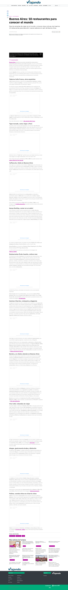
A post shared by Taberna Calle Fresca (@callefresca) (24, 112)
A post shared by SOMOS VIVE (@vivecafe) (24, 436)
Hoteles (18, 582)
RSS (50, 587)
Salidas (24, 546)
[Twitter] (8, 13)
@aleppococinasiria (34, 491)
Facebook (45, 575)
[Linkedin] (8, 15)
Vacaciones (24, 5)
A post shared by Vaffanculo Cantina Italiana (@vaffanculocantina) (24, 191)
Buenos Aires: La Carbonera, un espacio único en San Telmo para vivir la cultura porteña (54, 564)
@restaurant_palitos (20, 529)
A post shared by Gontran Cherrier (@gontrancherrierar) (24, 335)
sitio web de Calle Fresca (29, 121)
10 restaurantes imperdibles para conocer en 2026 (28, 563)
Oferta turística (14, 5)
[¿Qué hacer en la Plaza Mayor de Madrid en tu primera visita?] (41, 558)
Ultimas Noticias (20, 580)
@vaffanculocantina (20, 204)
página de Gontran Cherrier (16, 351)
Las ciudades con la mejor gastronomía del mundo (15, 563)
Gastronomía (45, 5)
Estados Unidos (52, 546)
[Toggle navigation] (8, 5)
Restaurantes (12, 535)
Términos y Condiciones (12, 588)
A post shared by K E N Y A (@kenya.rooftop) (24, 239)
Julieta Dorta (14, 60)
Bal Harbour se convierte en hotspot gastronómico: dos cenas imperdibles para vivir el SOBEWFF (54, 550)
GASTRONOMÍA (12, 546)
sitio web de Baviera (15, 401)
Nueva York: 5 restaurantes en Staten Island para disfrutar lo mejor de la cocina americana (41, 551)
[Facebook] (8, 11)
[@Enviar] (8, 17)
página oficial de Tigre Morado (16, 160)
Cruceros (40, 5)
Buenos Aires (12, 62)
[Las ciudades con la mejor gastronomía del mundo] (15, 558)
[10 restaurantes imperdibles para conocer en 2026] (28, 558)
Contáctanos (48, 585)
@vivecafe (32, 442)
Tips (27, 5)
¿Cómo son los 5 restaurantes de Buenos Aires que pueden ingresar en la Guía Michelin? (14, 551)
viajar (23, 535)
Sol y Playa (31, 5)
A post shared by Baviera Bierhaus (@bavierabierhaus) (24, 385)
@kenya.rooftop (13, 251)
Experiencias (35, 5)
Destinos (19, 5)
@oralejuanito (22, 298)
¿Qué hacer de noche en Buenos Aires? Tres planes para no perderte (27, 550)
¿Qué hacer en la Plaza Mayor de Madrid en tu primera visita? (41, 563)
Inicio (10, 16)
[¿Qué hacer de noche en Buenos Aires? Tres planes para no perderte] (28, 544)
